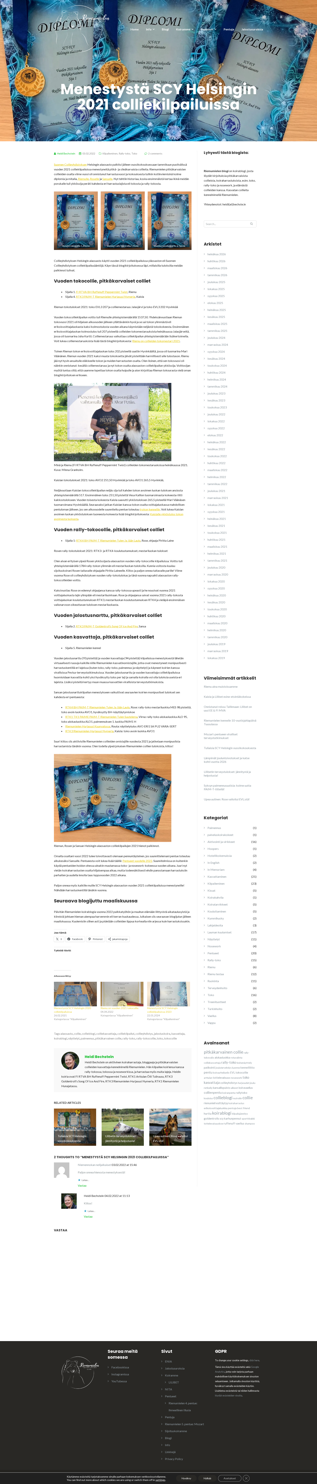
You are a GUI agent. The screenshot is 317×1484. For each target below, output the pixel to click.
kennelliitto (248, 1067)
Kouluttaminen (216, 911)
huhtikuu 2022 (216, 463)
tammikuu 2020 (217, 637)
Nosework (214, 946)
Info (149, 29)
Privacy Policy (174, 1459)
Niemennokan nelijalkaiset (94, 1164)
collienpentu (213, 1092)
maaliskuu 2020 (217, 623)
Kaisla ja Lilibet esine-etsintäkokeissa (227, 696)
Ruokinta (213, 981)
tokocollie (170, 1038)
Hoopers (213, 848)
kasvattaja (178, 1033)
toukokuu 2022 (217, 456)
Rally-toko (124, 153)
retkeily (208, 1087)
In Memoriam (216, 869)
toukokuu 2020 (217, 609)
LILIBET (174, 1382)
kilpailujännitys (240, 1113)
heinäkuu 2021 (216, 518)
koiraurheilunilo (221, 1072)
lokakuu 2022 (216, 421)
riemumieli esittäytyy (216, 1103)
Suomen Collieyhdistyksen (70, 164)
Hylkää (207, 1478)
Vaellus (211, 1015)
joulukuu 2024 (216, 337)
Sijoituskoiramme (176, 1431)
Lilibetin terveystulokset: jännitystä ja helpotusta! (227, 773)
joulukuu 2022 (216, 414)
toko (160, 1038)
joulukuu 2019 (216, 644)
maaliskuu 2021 (217, 546)
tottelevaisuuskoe (213, 1123)
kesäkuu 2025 (216, 316)
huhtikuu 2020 (216, 616)
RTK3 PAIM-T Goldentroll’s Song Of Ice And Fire (107, 626)
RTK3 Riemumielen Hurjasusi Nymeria (89, 731)
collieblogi (88, 1033)
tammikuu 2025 (217, 330)
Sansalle (107, 178)
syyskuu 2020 (216, 588)
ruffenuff (229, 1123)
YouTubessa (119, 1381)
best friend (243, 1108)
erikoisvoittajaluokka (215, 1108)
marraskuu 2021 (217, 497)
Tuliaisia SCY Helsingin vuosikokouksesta (230, 748)
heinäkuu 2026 (216, 254)
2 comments (155, 153)
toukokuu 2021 (217, 532)
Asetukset (230, 1478)
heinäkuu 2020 (216, 595)
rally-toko (129, 1038)
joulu (252, 1082)
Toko (134, 153)
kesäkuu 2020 (216, 602)
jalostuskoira (162, 1033)
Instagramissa (120, 1374)
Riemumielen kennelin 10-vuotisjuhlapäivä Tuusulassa (230, 722)
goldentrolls (211, 1118)
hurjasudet (243, 1082)
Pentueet (207, 29)
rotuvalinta (236, 1057)
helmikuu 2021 (216, 553)
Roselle (94, 178)
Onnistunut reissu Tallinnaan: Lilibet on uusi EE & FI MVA (228, 708)
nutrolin (237, 1098)
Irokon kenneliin (150, 509)
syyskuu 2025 (216, 296)
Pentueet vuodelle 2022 (137, 860)
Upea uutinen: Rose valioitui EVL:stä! (227, 799)
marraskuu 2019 (217, 651)
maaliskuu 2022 (217, 470)
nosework (236, 1077)
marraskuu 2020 (217, 574)
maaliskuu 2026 (217, 268)
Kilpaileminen (110, 153)
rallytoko (241, 1092)
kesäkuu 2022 (216, 449)
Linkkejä (170, 1452)
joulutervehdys (224, 1067)
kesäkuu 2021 (216, 525)
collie (77, 1033)
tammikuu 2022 (217, 484)
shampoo (250, 1123)
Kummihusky (215, 918)
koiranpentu (228, 1092)
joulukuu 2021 (216, 491)
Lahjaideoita (215, 925)
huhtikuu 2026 (216, 261)
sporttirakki (248, 1118)
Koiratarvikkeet (217, 904)
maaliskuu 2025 (217, 323)
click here (254, 1360)
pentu (208, 1072)
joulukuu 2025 (216, 282)
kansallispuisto (221, 1087)
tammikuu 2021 (217, 560)
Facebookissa (120, 1367)
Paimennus (214, 827)
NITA (168, 1389)
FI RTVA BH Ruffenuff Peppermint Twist (101, 292)
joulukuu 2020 (216, 567)
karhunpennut (232, 1118)
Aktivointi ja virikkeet (221, 841)
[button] (76, 220)
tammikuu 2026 (217, 275)
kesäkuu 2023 (216, 400)
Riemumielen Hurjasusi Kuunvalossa (87, 726)
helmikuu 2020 (216, 630)
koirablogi (60, 1038)
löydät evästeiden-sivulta (228, 1395)
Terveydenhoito (217, 988)
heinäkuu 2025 (216, 309)
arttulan (208, 1077)
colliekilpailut (125, 1033)
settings (160, 1479)
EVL (232, 1072)
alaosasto (67, 1033)
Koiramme (183, 29)
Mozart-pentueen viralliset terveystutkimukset (221, 736)
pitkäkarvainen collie (108, 1038)
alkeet (234, 1087)
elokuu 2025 (215, 303)
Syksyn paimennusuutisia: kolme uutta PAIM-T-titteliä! (227, 787)
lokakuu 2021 (216, 504)
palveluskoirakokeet (220, 834)
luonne (236, 1067)
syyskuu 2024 (216, 351)
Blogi (165, 29)
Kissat (211, 890)
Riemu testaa (215, 974)
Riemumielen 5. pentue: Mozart (184, 1424)
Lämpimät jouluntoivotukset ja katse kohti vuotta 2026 (226, 759)
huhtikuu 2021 (216, 539)
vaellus (240, 1123)
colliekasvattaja (106, 1033)
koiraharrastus (236, 1103)
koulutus (208, 1098)
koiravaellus (246, 1087)
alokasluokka (222, 1057)
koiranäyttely (244, 1062)
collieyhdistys (144, 1033)
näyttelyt (74, 1038)
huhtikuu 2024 (216, 372)
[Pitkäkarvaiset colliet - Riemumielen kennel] (82, 28)
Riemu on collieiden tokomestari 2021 (156, 341)
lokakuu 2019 (216, 658)
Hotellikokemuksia (219, 855)
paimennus (87, 1038)
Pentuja (229, 29)
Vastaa (82, 1185)
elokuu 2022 (215, 435)
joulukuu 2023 (216, 393)
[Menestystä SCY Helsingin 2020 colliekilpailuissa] (75, 994)
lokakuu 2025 (216, 289)
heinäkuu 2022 (216, 442)
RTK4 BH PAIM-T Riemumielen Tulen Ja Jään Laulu (108, 540)
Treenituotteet (216, 1002)
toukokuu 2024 (217, 365)
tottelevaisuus (221, 1077)
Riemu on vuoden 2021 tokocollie (120, 1008)
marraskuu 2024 (217, 344)
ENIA (168, 1361)
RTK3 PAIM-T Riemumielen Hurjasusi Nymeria (105, 296)
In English (213, 862)
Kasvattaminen (216, 876)
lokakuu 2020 (216, 581)
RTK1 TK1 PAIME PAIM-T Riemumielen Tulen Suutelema (101, 716)
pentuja (232, 1108)
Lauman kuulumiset (219, 932)
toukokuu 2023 (217, 407)
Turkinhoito (214, 1009)
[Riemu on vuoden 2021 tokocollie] (122, 994)
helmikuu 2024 (216, 379)
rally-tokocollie (146, 1038)
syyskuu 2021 (216, 511)
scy (222, 1118)
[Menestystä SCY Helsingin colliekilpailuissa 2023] (168, 994)
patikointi (209, 1067)
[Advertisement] (231, 1163)
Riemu (211, 967)
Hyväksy (186, 1478)
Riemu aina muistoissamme (221, 686)
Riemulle (83, 178)
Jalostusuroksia (252, 29)
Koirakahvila (215, 897)
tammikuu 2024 (217, 386)
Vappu (211, 1022)
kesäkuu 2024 (216, 358)
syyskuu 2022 (216, 428)
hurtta (208, 1113)
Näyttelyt (213, 939)
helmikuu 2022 (216, 477)
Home (134, 29)
